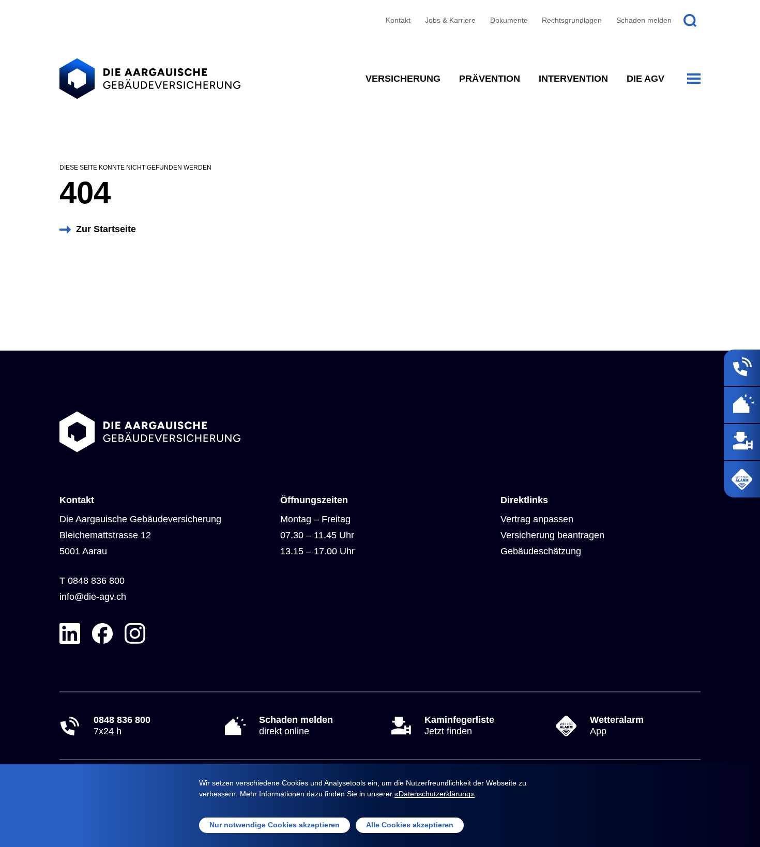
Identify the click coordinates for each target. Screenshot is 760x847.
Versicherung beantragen (552, 535)
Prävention (489, 78)
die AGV (645, 78)
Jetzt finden (459, 725)
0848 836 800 (96, 581)
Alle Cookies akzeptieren (409, 825)
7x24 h (122, 725)
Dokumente (509, 20)
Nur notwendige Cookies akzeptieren (274, 825)
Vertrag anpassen (536, 519)
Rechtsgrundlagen (572, 20)
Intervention (573, 78)
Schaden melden (644, 20)
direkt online (296, 725)
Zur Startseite (106, 229)
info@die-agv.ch (92, 597)
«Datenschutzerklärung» (434, 794)
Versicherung (403, 78)
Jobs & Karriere (450, 20)
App (617, 725)
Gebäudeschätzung (540, 551)
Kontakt (398, 20)
